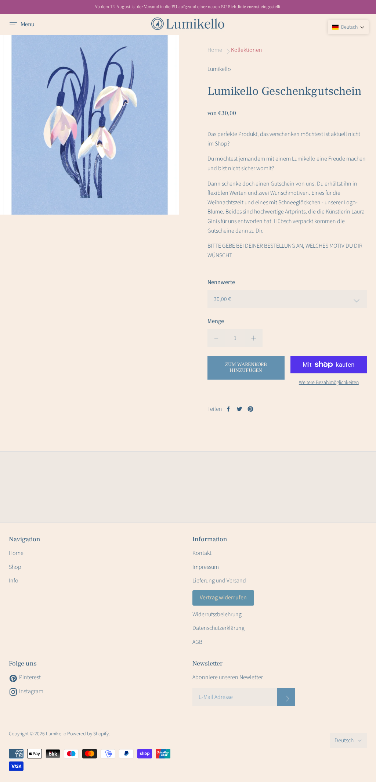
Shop (15, 567)
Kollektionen (246, 50)
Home (16, 553)
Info (13, 581)
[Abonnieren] (286, 697)
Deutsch (344, 740)
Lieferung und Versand (219, 581)
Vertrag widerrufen (223, 597)
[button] (348, 27)
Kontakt (202, 553)
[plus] (254, 338)
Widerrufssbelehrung (217, 614)
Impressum (205, 567)
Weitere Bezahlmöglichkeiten (329, 382)
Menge (215, 321)
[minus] (216, 338)
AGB (197, 642)
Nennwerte (221, 282)
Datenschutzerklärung (218, 628)
